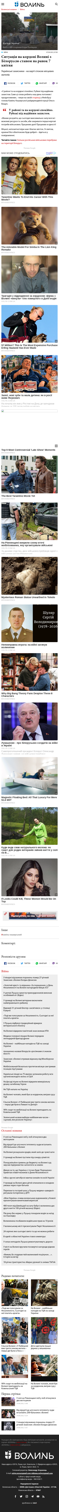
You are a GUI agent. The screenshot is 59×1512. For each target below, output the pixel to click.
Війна (22, 10)
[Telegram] (32, 1496)
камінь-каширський (12, 935)
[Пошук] (56, 4)
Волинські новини (9, 10)
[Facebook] (15, 1496)
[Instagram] (27, 1496)
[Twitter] (21, 1496)
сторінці (36, 98)
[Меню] (2, 4)
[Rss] (44, 1497)
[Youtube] (38, 1496)
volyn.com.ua (21, 1442)
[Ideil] (29, 1503)
